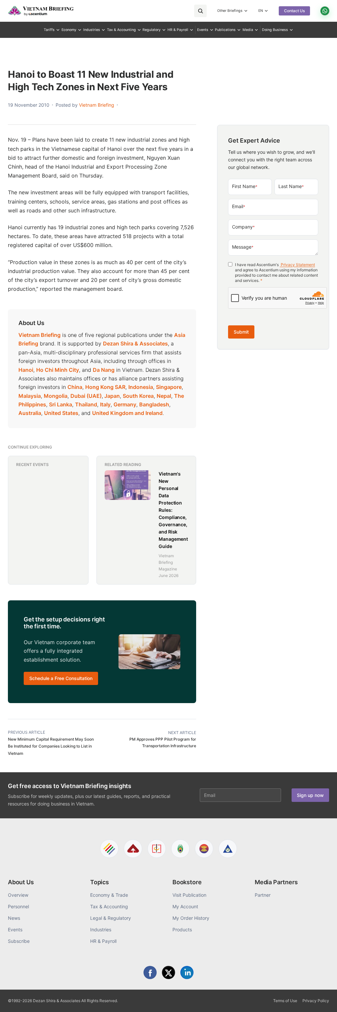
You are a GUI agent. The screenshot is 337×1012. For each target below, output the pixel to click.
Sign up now (310, 795)
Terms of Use (285, 1000)
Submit (241, 332)
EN (260, 11)
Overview (18, 895)
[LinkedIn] (187, 972)
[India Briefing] (180, 848)
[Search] (200, 11)
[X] (168, 972)
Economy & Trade (109, 895)
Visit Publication (189, 895)
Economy (69, 30)
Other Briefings (230, 11)
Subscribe (19, 941)
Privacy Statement (297, 264)
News (14, 918)
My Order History (190, 918)
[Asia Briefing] (133, 848)
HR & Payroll (178, 30)
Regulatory (152, 30)
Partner (263, 895)
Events (202, 30)
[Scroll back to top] (322, 999)
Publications (225, 30)
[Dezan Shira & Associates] (109, 848)
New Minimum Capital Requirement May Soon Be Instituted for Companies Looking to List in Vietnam (51, 746)
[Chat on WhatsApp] (325, 11)
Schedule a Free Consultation (60, 678)
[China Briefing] (156, 848)
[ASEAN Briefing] (204, 848)
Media (248, 30)
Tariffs (49, 30)
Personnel (18, 906)
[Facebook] (150, 972)
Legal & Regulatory (110, 918)
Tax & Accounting (121, 30)
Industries (91, 30)
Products (182, 929)
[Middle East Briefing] (228, 848)
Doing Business (275, 30)
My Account (185, 906)
